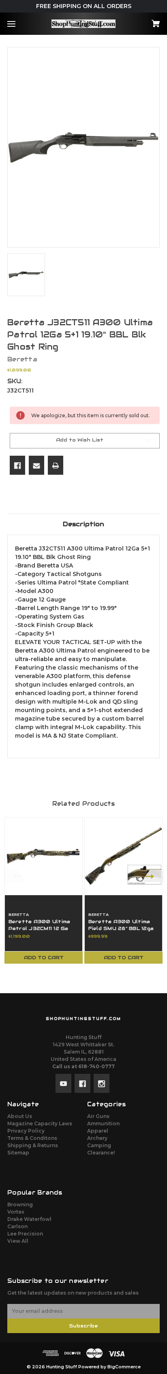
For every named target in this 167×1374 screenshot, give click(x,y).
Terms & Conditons (32, 1138)
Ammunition (103, 1123)
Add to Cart (44, 957)
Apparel (97, 1131)
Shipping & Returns (32, 1145)
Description (83, 524)
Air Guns (98, 1116)
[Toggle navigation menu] (18, 24)
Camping (99, 1145)
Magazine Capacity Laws (39, 1123)
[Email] (36, 465)
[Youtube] (63, 1083)
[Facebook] (17, 465)
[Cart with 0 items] (144, 21)
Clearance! (101, 1153)
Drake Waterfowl (29, 1219)
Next (152, 875)
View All (17, 1241)
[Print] (55, 465)
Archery (97, 1138)
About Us (19, 1116)
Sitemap (18, 1153)
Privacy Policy (26, 1131)
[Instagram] (101, 1083)
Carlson (17, 1226)
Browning (20, 1204)
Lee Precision (25, 1234)
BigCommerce (124, 1367)
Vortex (15, 1212)
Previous (15, 875)
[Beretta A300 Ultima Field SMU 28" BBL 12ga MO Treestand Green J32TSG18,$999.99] (123, 856)
